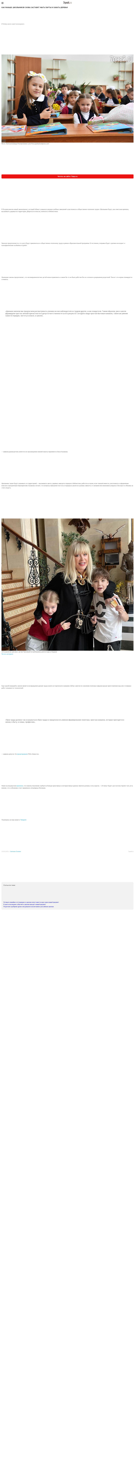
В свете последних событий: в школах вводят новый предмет (24, 904)
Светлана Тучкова (15, 851)
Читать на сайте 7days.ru (67, 176)
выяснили (20, 786)
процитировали (22, 754)
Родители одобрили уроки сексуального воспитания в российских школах (28, 907)
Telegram (23, 820)
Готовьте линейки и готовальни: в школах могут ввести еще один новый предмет (31, 902)
